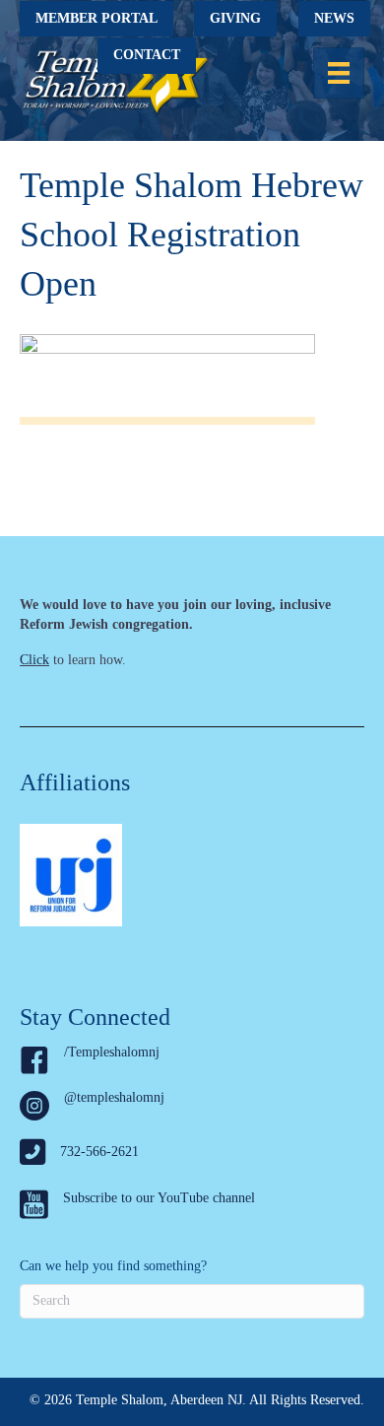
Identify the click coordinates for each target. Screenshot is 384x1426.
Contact (146, 54)
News (334, 18)
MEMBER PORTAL (96, 18)
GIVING (235, 18)
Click (34, 659)
